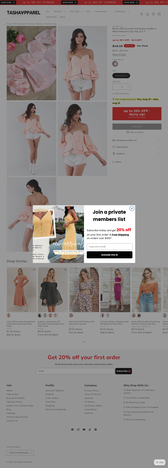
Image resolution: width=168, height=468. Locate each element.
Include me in (109, 254)
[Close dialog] (132, 208)
